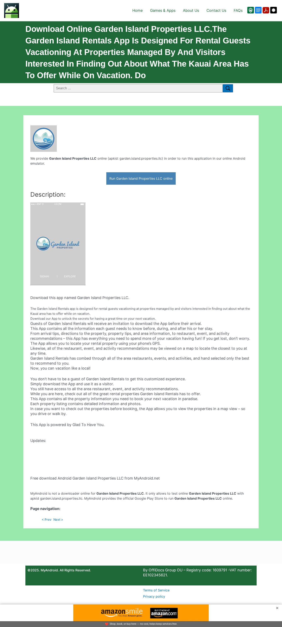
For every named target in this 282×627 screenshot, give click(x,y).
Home (137, 10)
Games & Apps (162, 10)
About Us (191, 10)
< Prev (46, 520)
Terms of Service (156, 590)
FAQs (238, 10)
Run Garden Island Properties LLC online (141, 178)
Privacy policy (154, 596)
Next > (58, 520)
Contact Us (216, 10)
